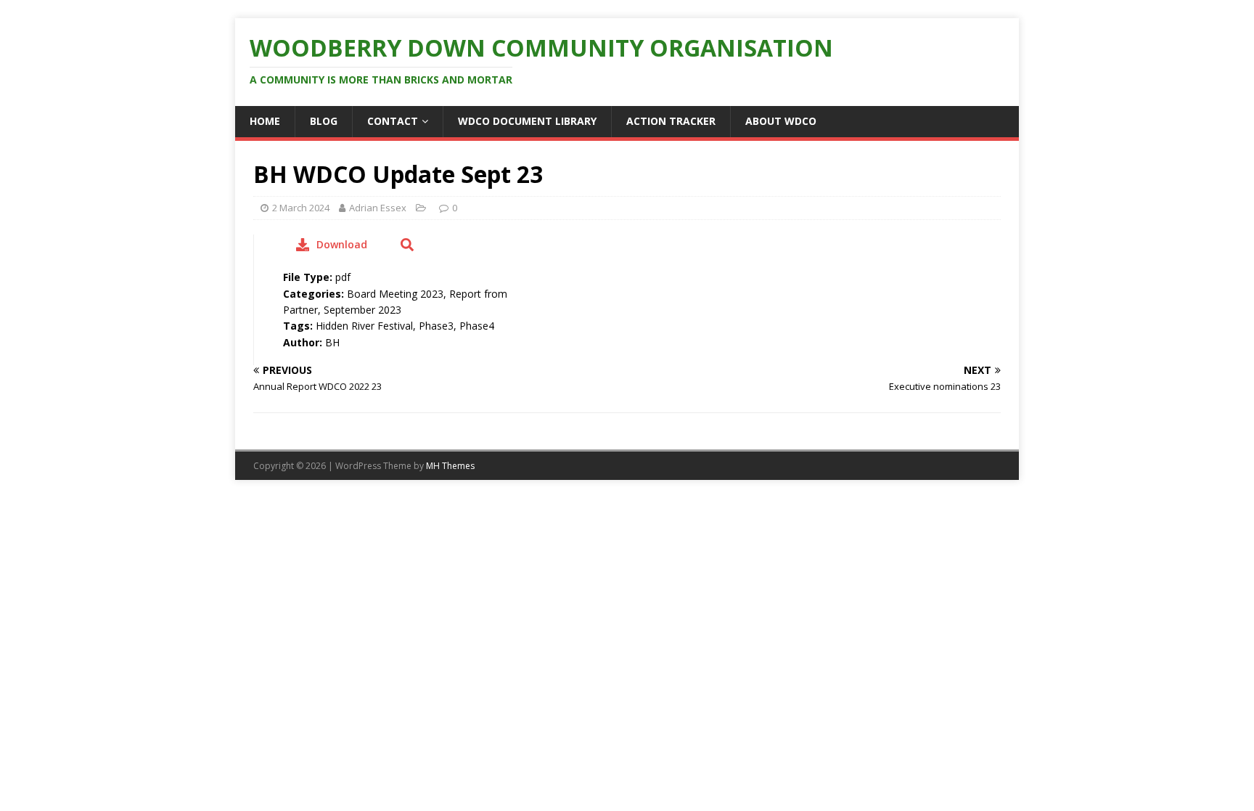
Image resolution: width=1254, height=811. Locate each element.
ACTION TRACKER (671, 121)
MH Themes (450, 466)
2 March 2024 (300, 207)
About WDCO (780, 121)
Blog (323, 121)
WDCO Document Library (527, 121)
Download (341, 244)
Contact (392, 121)
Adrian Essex (377, 207)
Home (265, 121)
